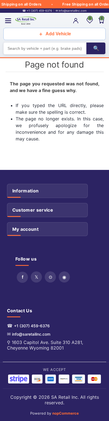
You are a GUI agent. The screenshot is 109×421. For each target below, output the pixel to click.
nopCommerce (65, 413)
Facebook (22, 277)
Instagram (64, 277)
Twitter (36, 277)
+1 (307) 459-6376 (32, 325)
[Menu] (8, 21)
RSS (50, 277)
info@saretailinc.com (31, 334)
